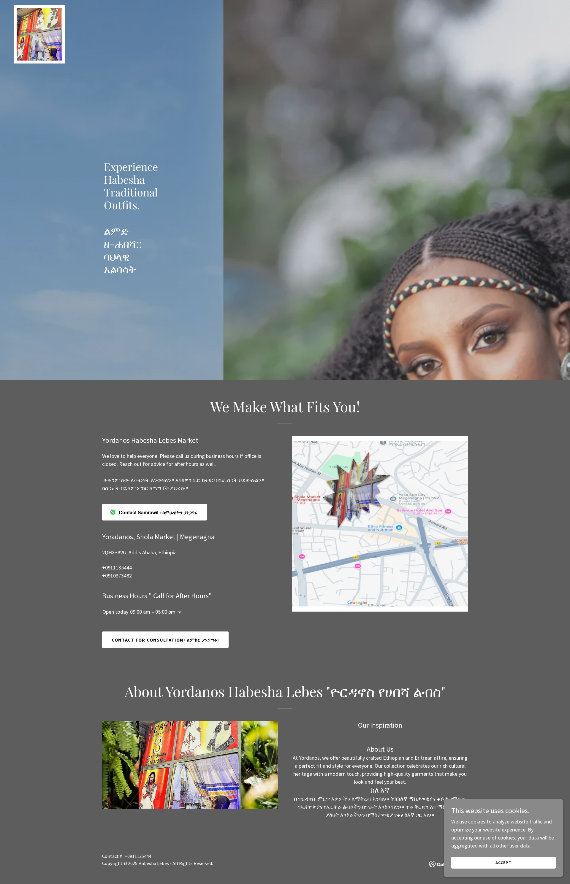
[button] (178, 612)
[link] (39, 7)
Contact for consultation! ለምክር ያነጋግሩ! (165, 640)
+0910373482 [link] (117, 575)
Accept (503, 862)
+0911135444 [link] (117, 567)
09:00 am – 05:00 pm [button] (152, 611)
